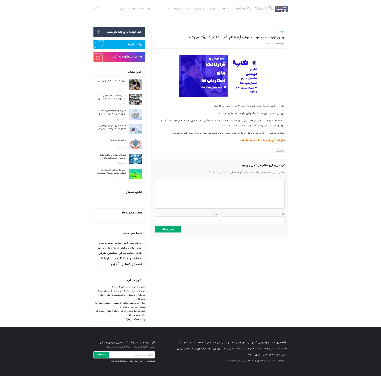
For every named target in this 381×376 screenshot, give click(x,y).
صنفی (123, 9)
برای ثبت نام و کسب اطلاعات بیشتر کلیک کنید (262, 140)
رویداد (158, 9)
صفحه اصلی (226, 9)
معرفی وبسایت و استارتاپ (120, 255)
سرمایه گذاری (173, 9)
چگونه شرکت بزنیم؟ (135, 319)
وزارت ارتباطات (108, 258)
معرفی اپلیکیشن (116, 253)
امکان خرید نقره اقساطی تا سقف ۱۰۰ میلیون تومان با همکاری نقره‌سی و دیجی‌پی (120, 305)
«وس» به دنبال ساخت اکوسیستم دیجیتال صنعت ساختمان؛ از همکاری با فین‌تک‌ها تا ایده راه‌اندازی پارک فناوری (121, 295)
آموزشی (138, 243)
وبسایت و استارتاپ (140, 9)
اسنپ (131, 243)
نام (283, 214)
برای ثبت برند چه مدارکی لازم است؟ (127, 287)
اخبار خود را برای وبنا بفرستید (124, 31)
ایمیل (215, 214)
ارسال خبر (199, 9)
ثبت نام (102, 355)
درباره (212, 9)
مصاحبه (130, 253)
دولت (187, 9)
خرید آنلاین (125, 248)
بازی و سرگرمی (121, 243)
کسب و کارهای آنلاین (126, 264)
